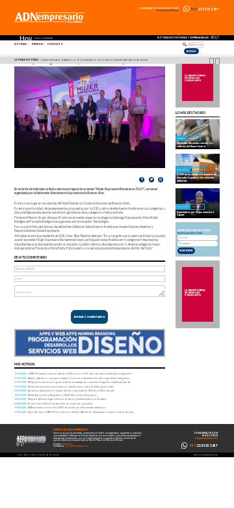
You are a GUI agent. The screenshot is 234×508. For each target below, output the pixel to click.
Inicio (19, 455)
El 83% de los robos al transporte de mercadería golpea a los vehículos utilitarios (196, 177)
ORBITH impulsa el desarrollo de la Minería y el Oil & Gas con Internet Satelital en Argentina (94, 60)
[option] (118, 60)
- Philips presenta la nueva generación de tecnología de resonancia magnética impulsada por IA (72, 382)
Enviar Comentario (89, 316)
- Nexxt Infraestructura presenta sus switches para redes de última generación (64, 386)
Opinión (37, 44)
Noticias (20, 44)
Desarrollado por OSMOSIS (206, 455)
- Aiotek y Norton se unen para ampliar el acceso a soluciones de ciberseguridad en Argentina (71, 378)
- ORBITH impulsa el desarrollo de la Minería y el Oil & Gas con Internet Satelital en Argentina (72, 373)
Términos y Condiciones (36, 455)
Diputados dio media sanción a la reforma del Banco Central (195, 144)
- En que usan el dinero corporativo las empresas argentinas (53, 403)
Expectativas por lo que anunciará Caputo (195, 213)
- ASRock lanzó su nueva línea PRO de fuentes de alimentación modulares (60, 407)
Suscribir (186, 250)
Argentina (193, 138)
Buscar (191, 51)
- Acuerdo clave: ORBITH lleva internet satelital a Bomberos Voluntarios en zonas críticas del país (74, 412)
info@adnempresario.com (167, 11)
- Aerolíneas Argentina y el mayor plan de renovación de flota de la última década (64, 390)
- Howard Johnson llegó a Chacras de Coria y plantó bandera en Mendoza (60, 399)
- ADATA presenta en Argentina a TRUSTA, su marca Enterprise (55, 395)
